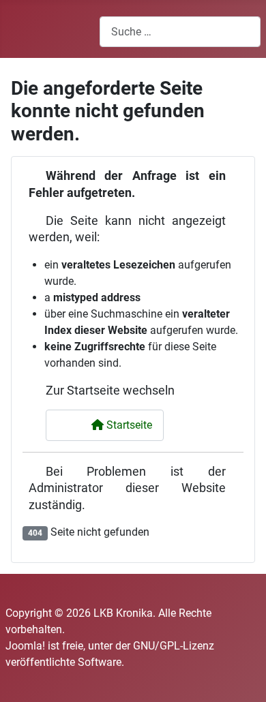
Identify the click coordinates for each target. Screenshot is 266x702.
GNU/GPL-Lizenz (173, 645)
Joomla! (25, 645)
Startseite (128, 424)
